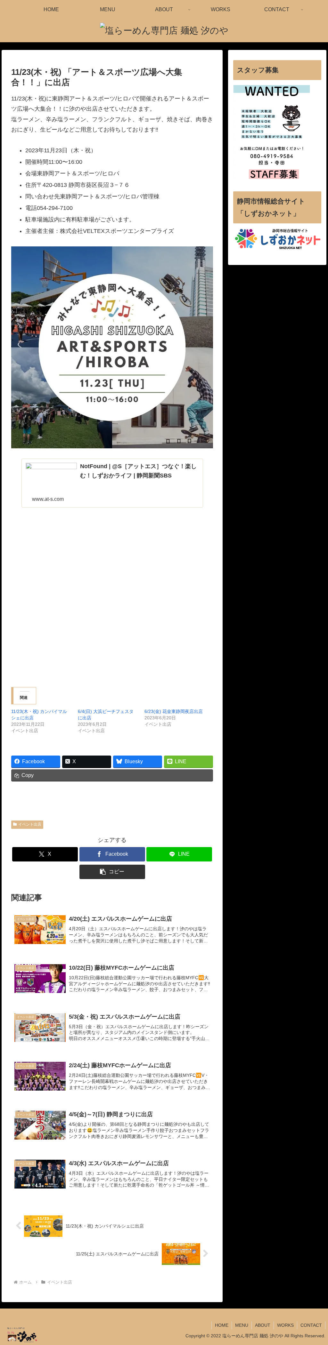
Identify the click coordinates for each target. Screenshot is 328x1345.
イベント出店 (29, 824)
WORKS (285, 1325)
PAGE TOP (315, 1299)
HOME (221, 1325)
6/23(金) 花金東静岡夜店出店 (173, 711)
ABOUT (262, 1325)
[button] (112, 872)
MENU (241, 1325)
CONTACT (311, 1325)
